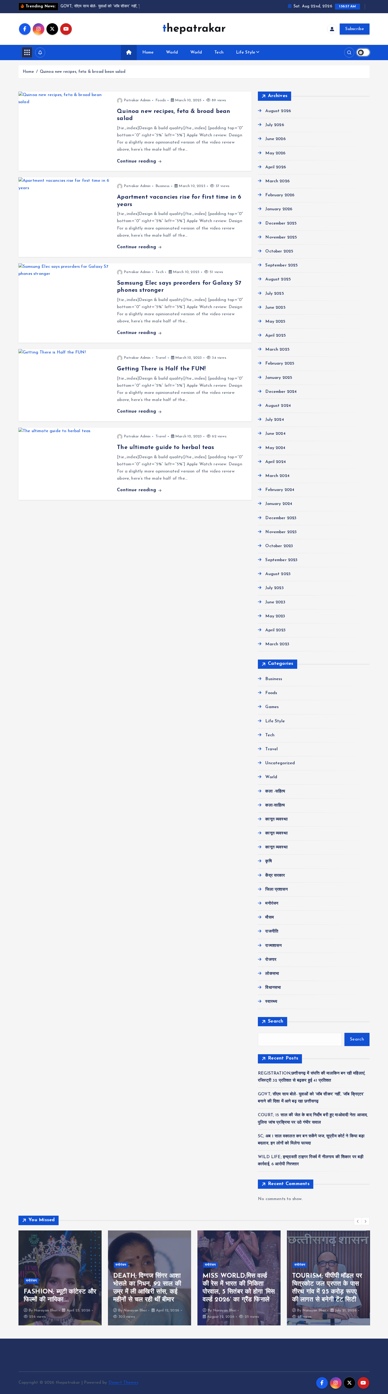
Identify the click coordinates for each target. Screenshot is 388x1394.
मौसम (269, 918)
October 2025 (279, 251)
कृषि (268, 862)
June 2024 (275, 434)
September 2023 (281, 560)
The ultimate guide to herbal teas (165, 448)
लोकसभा (272, 974)
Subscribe (354, 29)
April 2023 (275, 630)
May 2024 (275, 448)
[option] (60, 1277)
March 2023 (277, 644)
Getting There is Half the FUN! (161, 369)
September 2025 (281, 266)
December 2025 (281, 223)
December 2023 (280, 518)
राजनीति (271, 932)
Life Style (245, 52)
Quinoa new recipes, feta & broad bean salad (82, 72)
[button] (358, 1221)
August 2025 (278, 280)
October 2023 (279, 546)
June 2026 (275, 139)
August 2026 (278, 111)
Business (162, 186)
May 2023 (275, 616)
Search (275, 1021)
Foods (160, 100)
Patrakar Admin (137, 100)
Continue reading (137, 161)
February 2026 (279, 195)
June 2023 (275, 602)
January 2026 (278, 209)
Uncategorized (280, 763)
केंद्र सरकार (275, 875)
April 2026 (275, 167)
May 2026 (275, 153)
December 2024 (281, 392)
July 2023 (274, 588)
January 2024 (278, 504)
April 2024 (275, 462)
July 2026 (274, 125)
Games (272, 707)
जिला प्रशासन (276, 889)
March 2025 (277, 350)
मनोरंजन (271, 904)
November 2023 (281, 532)
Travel (160, 358)
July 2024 (274, 420)
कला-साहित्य (275, 805)
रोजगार (270, 960)
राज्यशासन (273, 946)
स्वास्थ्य (271, 1002)
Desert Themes (123, 1383)
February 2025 (279, 364)
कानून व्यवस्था (276, 819)
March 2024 (277, 476)
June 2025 (275, 307)
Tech (219, 52)
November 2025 (281, 237)
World (172, 52)
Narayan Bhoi (45, 1310)
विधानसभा (273, 988)
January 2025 (278, 378)
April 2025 (275, 336)
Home (148, 52)
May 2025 (275, 321)
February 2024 (279, 490)
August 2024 (278, 406)
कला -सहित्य (275, 791)
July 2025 (274, 294)
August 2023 (278, 574)
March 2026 (277, 181)
